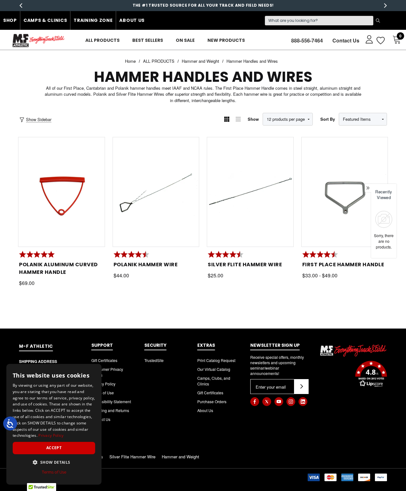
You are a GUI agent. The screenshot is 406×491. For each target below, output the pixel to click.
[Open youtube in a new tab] (278, 401)
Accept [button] (54, 447)
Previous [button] (20, 5)
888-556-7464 (307, 40)
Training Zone (93, 20)
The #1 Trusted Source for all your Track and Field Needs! (203, 5)
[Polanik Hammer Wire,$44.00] (156, 192)
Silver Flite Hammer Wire (132, 457)
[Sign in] (366, 39)
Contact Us (345, 40)
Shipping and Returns (110, 410)
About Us (132, 20)
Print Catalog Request (216, 360)
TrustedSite (154, 360)
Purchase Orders (211, 401)
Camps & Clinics (45, 20)
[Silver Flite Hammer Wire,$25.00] (250, 192)
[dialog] (54, 424)
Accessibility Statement (111, 401)
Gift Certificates (104, 360)
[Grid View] (226, 119)
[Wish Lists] (380, 40)
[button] (353, 374)
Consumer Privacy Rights (107, 372)
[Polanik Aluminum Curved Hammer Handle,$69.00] (61, 192)
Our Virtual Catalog (213, 369)
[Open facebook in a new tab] (254, 401)
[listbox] (363, 119)
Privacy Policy (103, 383)
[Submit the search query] (377, 20)
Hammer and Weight (180, 457)
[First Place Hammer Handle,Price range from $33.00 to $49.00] (345, 192)
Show (253, 119)
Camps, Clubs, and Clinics (213, 380)
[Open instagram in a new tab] (290, 401)
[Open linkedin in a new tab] (302, 401)
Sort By (327, 119)
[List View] (238, 119)
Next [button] (385, 5)
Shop (10, 20)
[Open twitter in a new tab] (266, 401)
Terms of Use (102, 392)
